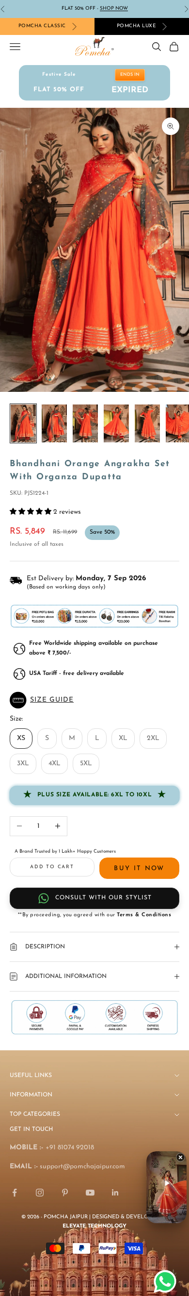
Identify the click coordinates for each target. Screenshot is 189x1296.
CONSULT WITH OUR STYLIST (103, 898)
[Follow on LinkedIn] (115, 1192)
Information (31, 1095)
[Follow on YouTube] (90, 1192)
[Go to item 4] (116, 423)
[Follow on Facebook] (14, 1192)
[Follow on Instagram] (40, 1192)
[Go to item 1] (23, 423)
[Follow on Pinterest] (65, 1192)
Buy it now (139, 868)
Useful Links (31, 1075)
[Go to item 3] (85, 423)
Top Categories (35, 1114)
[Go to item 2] (54, 423)
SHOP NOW (114, 8)
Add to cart (52, 867)
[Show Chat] (167, 1281)
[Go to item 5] (147, 423)
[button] (94, 700)
